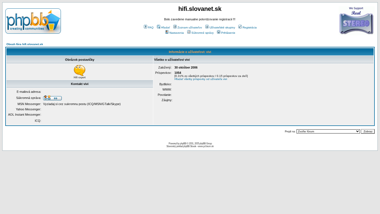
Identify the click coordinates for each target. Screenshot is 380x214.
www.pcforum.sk (206, 146)
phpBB (183, 143)
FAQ (151, 27)
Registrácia (250, 27)
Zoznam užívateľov (189, 27)
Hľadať (165, 27)
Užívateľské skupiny (222, 27)
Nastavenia (176, 32)
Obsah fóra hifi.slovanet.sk (24, 44)
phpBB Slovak (189, 146)
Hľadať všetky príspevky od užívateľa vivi (200, 79)
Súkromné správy (202, 32)
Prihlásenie (228, 32)
